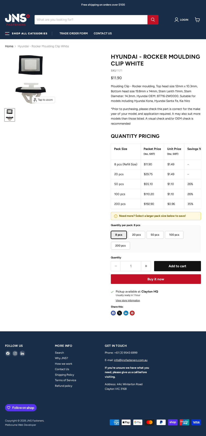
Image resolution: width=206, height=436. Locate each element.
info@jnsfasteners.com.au (130, 360)
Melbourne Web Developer (20, 424)
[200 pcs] (121, 251)
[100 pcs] (175, 240)
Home (9, 46)
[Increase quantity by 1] (146, 266)
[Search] (152, 19)
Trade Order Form (74, 33)
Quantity (116, 257)
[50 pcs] (155, 240)
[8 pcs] (119, 240)
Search (59, 352)
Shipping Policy (64, 375)
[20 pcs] (137, 240)
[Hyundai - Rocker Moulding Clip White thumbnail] (10, 114)
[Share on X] (119, 313)
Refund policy (63, 386)
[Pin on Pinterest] (132, 313)
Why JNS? (61, 358)
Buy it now (155, 279)
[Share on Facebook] (113, 313)
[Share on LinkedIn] (126, 313)
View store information (128, 300)
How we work (63, 363)
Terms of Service (65, 380)
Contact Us (103, 33)
